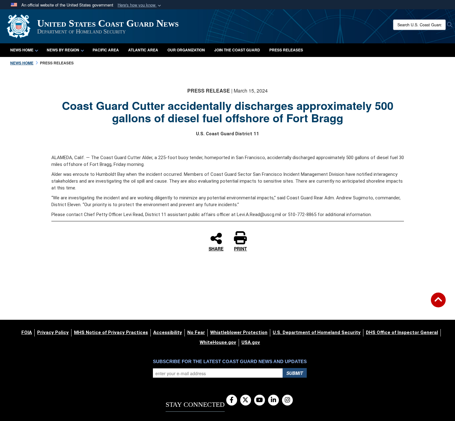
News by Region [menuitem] (63, 50)
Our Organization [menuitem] (186, 50)
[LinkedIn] (273, 400)
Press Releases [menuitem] (286, 50)
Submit (294, 373)
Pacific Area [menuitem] (106, 50)
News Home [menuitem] (21, 50)
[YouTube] (259, 400)
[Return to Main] (438, 304)
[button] (140, 5)
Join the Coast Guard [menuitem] (237, 50)
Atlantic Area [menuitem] (143, 50)
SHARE (216, 248)
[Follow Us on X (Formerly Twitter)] (245, 400)
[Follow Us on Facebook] (231, 400)
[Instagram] (287, 400)
